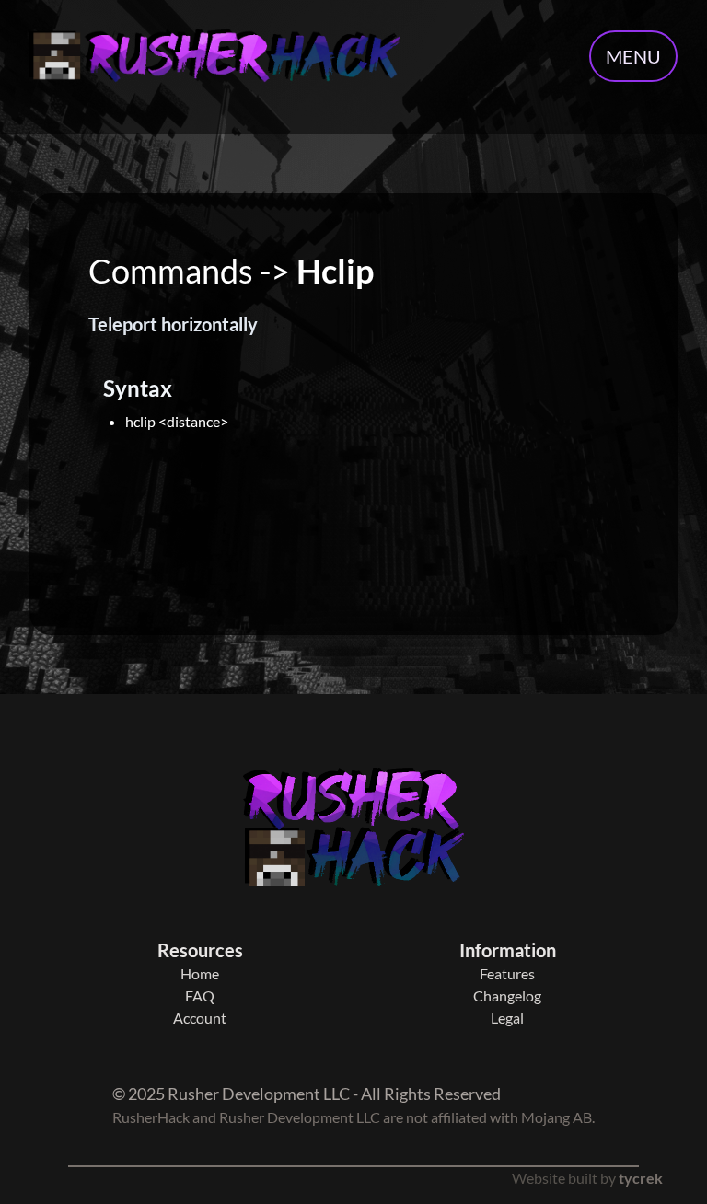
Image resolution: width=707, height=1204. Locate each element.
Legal (507, 1017)
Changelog (507, 995)
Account (199, 1017)
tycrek (641, 1178)
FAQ (199, 995)
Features (507, 973)
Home (199, 973)
